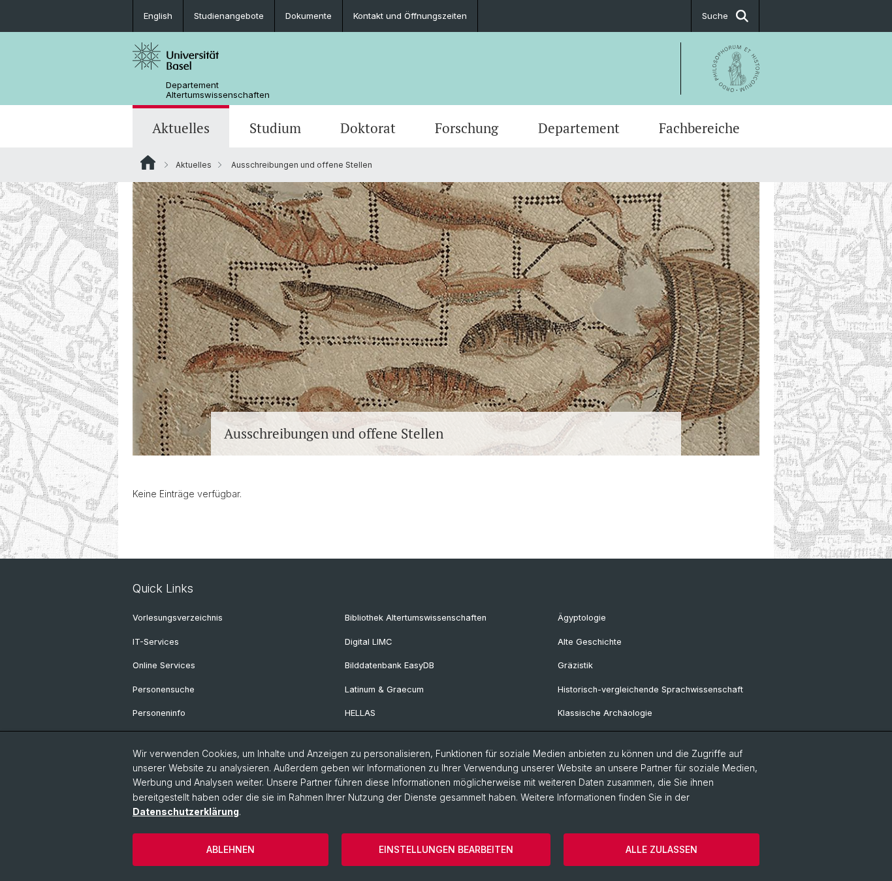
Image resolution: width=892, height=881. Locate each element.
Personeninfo (159, 713)
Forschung (466, 128)
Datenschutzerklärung (186, 811)
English (158, 15)
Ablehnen (230, 849)
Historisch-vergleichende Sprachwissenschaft (650, 689)
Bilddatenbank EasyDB (389, 665)
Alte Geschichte (590, 642)
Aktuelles (181, 128)
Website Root (147, 162)
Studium (275, 128)
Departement (579, 128)
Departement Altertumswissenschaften (218, 90)
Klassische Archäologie (605, 713)
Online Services (164, 665)
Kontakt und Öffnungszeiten (410, 15)
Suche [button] (715, 15)
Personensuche (164, 689)
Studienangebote (229, 15)
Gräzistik (575, 665)
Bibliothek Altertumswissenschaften (415, 618)
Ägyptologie (582, 618)
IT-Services (156, 642)
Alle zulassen (661, 849)
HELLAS (360, 713)
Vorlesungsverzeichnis (178, 618)
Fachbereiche (699, 128)
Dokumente (308, 15)
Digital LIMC (368, 642)
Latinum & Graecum (384, 689)
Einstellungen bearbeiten (446, 849)
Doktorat (368, 128)
